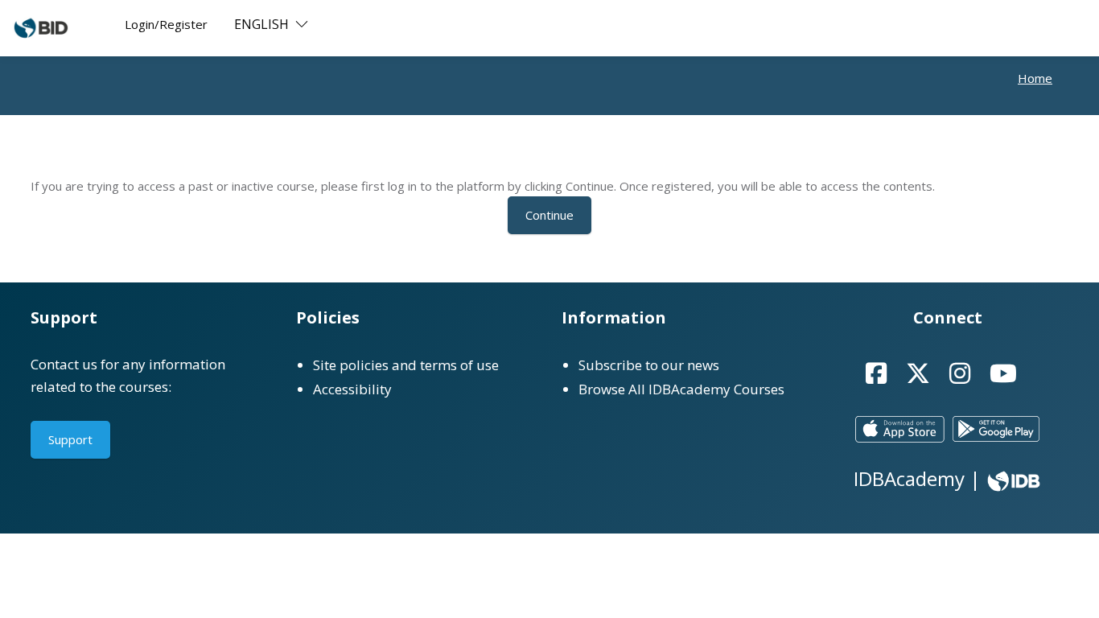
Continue (549, 215)
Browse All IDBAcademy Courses (681, 389)
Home (1035, 78)
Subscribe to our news (648, 365)
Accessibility (352, 389)
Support (70, 439)
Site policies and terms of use (406, 365)
